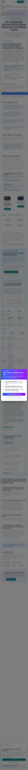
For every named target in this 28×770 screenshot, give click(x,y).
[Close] (25, 371)
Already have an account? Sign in (14, 397)
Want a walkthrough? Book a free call (15, 399)
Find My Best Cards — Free (13, 394)
